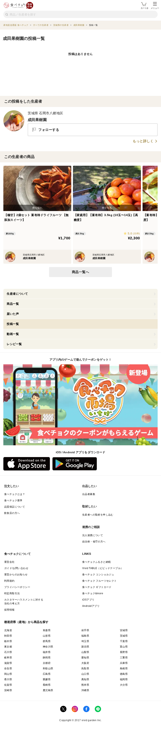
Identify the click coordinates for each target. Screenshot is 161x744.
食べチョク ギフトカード (97, 587)
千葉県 (124, 641)
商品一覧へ (80, 272)
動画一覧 (13, 334)
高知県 (85, 679)
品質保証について (14, 506)
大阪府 (85, 663)
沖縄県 (85, 690)
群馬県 (47, 641)
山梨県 (85, 652)
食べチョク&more (92, 593)
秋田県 (8, 635)
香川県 (8, 679)
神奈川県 (48, 646)
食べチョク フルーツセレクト (99, 580)
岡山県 (8, 673)
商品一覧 (13, 303)
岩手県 (85, 630)
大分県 (124, 684)
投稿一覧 (13, 324)
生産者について (17, 293)
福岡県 (124, 679)
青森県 (47, 630)
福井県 (47, 652)
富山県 (124, 646)
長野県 (124, 652)
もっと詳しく (143, 141)
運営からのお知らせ (16, 574)
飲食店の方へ (12, 513)
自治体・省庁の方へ (94, 541)
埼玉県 (85, 641)
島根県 (124, 668)
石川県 (8, 652)
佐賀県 (8, 684)
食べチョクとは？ (14, 494)
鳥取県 (85, 668)
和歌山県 (48, 668)
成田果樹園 (37, 120)
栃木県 (8, 641)
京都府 (47, 663)
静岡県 (47, 657)
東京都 (8, 646)
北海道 (8, 630)
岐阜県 (8, 657)
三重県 (124, 657)
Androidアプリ (91, 606)
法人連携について (92, 535)
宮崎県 (8, 690)
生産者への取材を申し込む (97, 514)
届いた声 (13, 313)
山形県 (47, 635)
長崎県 (47, 684)
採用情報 (9, 609)
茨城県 (124, 635)
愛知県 (85, 657)
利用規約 (9, 580)
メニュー (155, 8)
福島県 (85, 635)
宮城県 (124, 630)
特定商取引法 (12, 593)
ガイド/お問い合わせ (16, 568)
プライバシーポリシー (17, 587)
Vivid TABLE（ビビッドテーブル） (102, 568)
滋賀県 (8, 663)
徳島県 (124, 673)
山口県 (85, 673)
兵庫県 (124, 663)
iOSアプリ (88, 599)
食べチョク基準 (13, 500)
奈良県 (8, 668)
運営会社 (9, 561)
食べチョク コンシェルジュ (98, 574)
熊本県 (85, 684)
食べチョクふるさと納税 (96, 561)
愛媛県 (47, 679)
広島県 (47, 673)
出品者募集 (88, 494)
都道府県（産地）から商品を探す (26, 622)
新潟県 (85, 646)
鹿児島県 (48, 690)
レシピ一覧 (14, 344)
